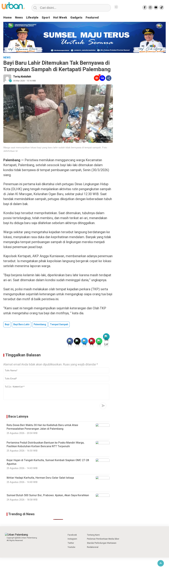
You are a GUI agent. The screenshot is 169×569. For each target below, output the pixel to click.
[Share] (108, 78)
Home (7, 17)
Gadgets (76, 17)
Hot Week (60, 17)
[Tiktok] (161, 7)
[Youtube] (155, 7)
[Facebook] (144, 7)
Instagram (72, 538)
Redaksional (92, 547)
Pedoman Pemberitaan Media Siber (103, 538)
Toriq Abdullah (22, 77)
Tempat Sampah (59, 324)
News (19, 17)
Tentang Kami (93, 534)
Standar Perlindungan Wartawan (101, 543)
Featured (92, 17)
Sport (46, 17)
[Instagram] (150, 7)
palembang (40, 324)
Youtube (71, 547)
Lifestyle (32, 17)
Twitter (71, 543)
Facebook (72, 534)
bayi (7, 324)
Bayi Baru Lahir (21, 324)
